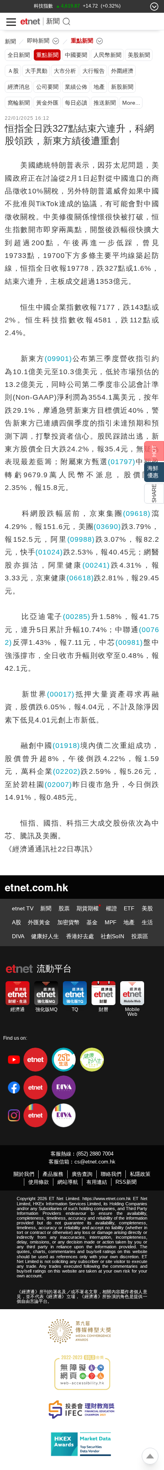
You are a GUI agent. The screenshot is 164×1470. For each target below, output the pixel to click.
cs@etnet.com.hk (94, 1162)
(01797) (121, 462)
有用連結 (96, 1182)
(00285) (76, 617)
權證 (111, 908)
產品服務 (53, 1174)
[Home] (30, 21)
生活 (147, 922)
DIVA (18, 936)
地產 (129, 922)
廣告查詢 (82, 1174)
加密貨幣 (68, 922)
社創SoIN (112, 936)
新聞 (53, 21)
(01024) (49, 552)
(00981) (129, 642)
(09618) (136, 513)
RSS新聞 (126, 1182)
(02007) (58, 785)
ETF (129, 908)
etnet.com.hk (36, 887)
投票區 (139, 936)
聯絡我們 (111, 1174)
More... (131, 103)
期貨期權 (87, 908)
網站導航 (67, 1182)
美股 (147, 908)
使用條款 (38, 1182)
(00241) (96, 565)
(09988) (81, 539)
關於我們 (24, 1174)
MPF (111, 922)
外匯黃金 (39, 922)
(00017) (60, 694)
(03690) (107, 527)
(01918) (66, 746)
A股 (16, 922)
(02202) (66, 771)
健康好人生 (45, 936)
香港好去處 (80, 936)
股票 (64, 908)
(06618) (80, 578)
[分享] (154, 494)
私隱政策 (140, 1174)
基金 (92, 922)
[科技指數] (43, 6)
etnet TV (22, 908)
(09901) (58, 359)
